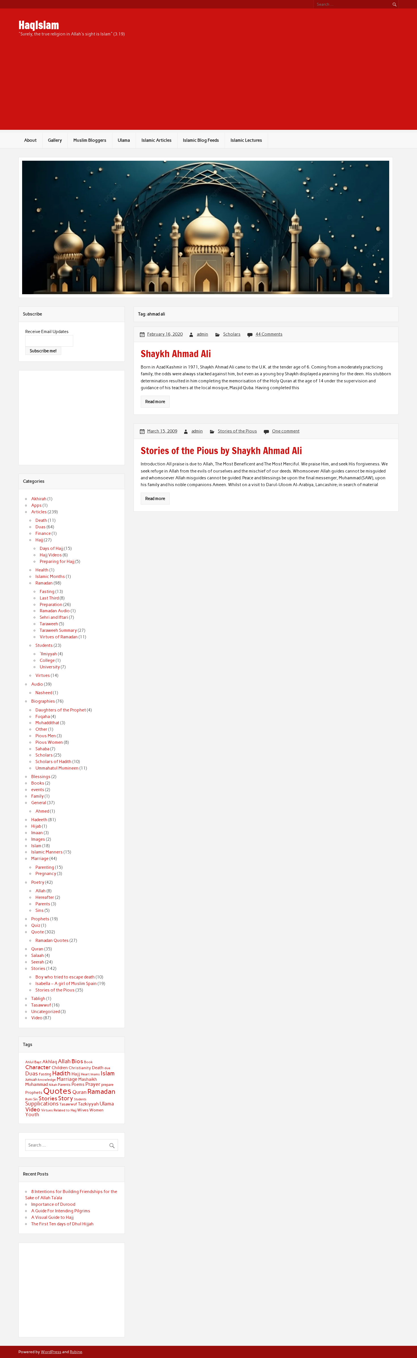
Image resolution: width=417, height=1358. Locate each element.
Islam (36, 845)
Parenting (44, 867)
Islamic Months (50, 576)
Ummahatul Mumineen (57, 768)
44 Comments (269, 334)
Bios (77, 1061)
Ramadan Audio (55, 610)
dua (107, 1068)
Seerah (37, 962)
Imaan (37, 832)
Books (37, 783)
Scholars (232, 334)
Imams (95, 1074)
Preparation (51, 604)
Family (37, 796)
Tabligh (38, 998)
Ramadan (44, 583)
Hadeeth (39, 819)
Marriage (40, 858)
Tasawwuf (41, 1005)
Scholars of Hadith (53, 761)
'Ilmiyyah (48, 653)
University (50, 667)
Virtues (42, 675)
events (37, 789)
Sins (39, 910)
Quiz (35, 925)
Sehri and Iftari (54, 617)
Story (65, 1098)
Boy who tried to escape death (65, 977)
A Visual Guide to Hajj (52, 1217)
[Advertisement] (208, 90)
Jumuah (31, 1079)
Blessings (40, 776)
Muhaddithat (47, 722)
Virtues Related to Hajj (58, 1110)
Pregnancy (45, 873)
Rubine (76, 1351)
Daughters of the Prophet (60, 710)
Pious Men (45, 735)
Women (96, 1110)
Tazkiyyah (88, 1104)
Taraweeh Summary (58, 630)
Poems (78, 1084)
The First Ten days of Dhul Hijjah (62, 1223)
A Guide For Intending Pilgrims (60, 1210)
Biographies (43, 701)
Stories (38, 968)
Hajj (39, 540)
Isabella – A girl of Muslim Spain (66, 983)
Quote (37, 932)
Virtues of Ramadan (59, 636)
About (30, 140)
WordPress (51, 1351)
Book (88, 1062)
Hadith (61, 1073)
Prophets (40, 918)
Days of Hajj (51, 548)
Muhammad (36, 1084)
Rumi (28, 1099)
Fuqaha (42, 716)
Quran (37, 949)
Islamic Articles (157, 140)
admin (202, 334)
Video (37, 1017)
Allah (40, 890)
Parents (42, 903)
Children (60, 1067)
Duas (40, 526)
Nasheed (43, 692)
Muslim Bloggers (89, 140)
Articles (39, 511)
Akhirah (39, 498)
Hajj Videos (51, 555)
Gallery (55, 140)
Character (38, 1067)
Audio (37, 684)
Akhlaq (49, 1061)
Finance (43, 533)
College (47, 660)
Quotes (57, 1091)
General (38, 802)
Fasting (47, 591)
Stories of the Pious (237, 431)
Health (42, 570)
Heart (85, 1074)
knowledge (47, 1080)
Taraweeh (49, 623)
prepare (107, 1084)
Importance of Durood (53, 1204)
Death (41, 520)
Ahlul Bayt (33, 1062)
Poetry (37, 882)
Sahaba (42, 748)
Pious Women (49, 742)
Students (44, 645)
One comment (286, 431)
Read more (155, 401)
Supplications (42, 1103)
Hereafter (44, 897)
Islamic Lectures (246, 140)
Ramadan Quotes (52, 940)
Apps (36, 505)
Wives (83, 1110)
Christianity (80, 1067)
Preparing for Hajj (57, 561)
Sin (35, 1099)
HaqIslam (38, 25)
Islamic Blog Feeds (201, 140)
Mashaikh (87, 1079)
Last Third (49, 598)
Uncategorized (45, 1011)
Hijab (36, 826)
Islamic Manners (47, 852)
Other (41, 729)
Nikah (53, 1085)
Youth (32, 1114)
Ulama (124, 140)
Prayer (92, 1084)
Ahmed (42, 811)
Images (38, 839)
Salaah (37, 955)
